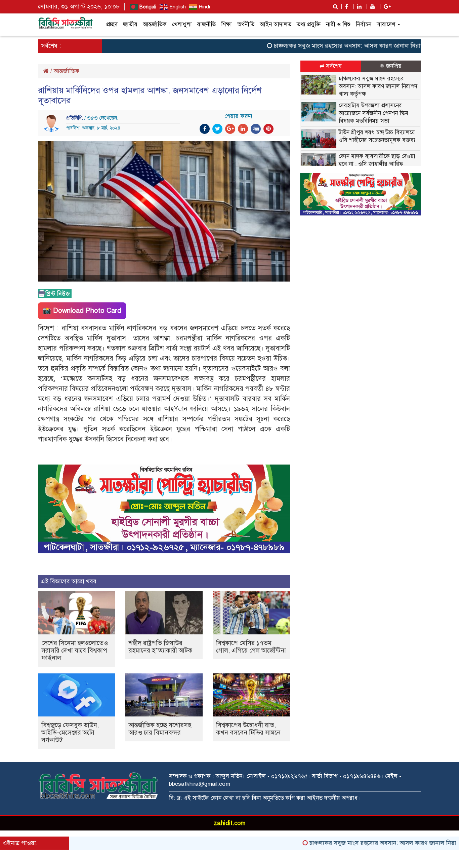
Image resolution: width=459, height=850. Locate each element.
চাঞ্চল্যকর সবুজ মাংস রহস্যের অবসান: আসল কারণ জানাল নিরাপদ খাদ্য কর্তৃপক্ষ (343, 45)
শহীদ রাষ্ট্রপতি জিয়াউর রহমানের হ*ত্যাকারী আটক (160, 646)
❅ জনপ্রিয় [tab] (391, 66)
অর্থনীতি (245, 24)
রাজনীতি (206, 24)
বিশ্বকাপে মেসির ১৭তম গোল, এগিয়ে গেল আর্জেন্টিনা (251, 646)
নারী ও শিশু (338, 24)
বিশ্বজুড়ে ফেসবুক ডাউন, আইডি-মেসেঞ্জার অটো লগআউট (70, 732)
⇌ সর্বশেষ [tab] (331, 66)
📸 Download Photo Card (82, 310)
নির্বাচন (363, 24)
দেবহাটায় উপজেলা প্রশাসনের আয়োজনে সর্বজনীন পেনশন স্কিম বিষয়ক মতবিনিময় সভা (373, 113)
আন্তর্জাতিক (155, 24)
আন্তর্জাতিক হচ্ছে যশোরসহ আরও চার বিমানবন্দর (160, 728)
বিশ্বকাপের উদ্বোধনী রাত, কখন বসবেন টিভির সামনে (248, 728)
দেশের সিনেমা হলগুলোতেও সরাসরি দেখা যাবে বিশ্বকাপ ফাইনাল (74, 650)
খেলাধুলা (182, 24)
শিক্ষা (226, 24)
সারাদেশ (387, 24)
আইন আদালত (275, 24)
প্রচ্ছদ (112, 24)
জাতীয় (130, 24)
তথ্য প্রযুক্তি (309, 24)
